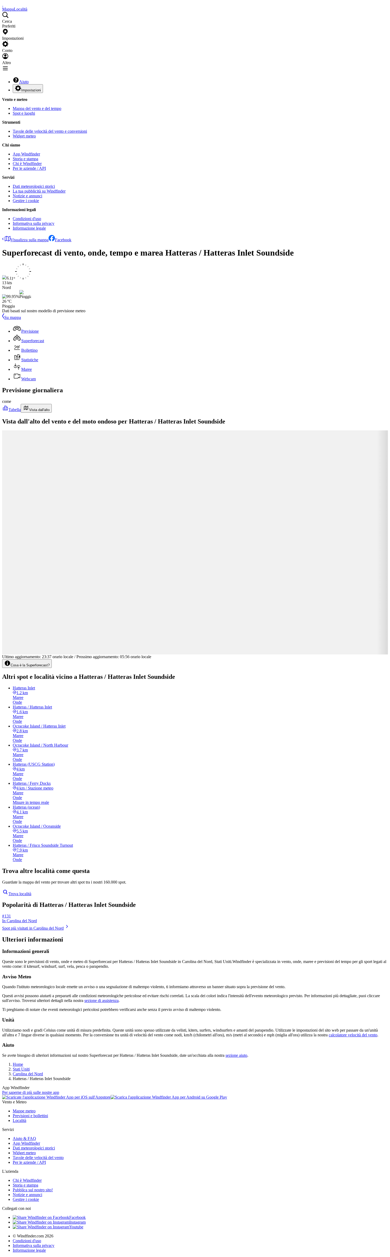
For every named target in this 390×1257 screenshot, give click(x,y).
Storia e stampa (25, 159)
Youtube (76, 1227)
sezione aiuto (236, 1055)
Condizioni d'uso (27, 218)
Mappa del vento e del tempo (37, 108)
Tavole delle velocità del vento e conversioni (50, 131)
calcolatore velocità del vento (353, 1035)
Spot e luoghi (24, 113)
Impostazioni (31, 90)
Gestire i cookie (26, 200)
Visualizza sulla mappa (29, 240)
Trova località (19, 894)
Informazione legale (29, 228)
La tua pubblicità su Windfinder (39, 191)
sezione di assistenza (101, 1000)
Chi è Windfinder (27, 163)
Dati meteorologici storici (34, 186)
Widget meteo (24, 136)
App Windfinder (26, 154)
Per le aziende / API (29, 168)
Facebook (63, 240)
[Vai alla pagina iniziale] (2, 4)
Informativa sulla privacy (33, 223)
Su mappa (12, 317)
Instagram (77, 1222)
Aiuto (24, 81)
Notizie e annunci (27, 196)
